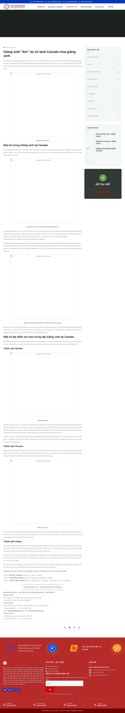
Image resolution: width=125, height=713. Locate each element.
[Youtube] (5, 690)
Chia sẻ (89, 64)
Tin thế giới (90, 101)
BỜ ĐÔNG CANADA (16, 578)
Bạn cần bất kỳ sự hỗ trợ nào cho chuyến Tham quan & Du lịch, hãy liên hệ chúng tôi (29, 648)
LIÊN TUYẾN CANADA (17, 580)
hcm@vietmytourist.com (15, 611)
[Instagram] (14, 690)
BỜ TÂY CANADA (16, 575)
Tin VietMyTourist (92, 116)
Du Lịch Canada (10, 47)
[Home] (14, 6)
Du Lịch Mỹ (90, 94)
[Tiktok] (18, 690)
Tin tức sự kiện (92, 108)
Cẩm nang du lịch (93, 57)
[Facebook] (9, 690)
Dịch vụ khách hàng (93, 71)
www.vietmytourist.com (36, 611)
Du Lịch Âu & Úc (92, 79)
